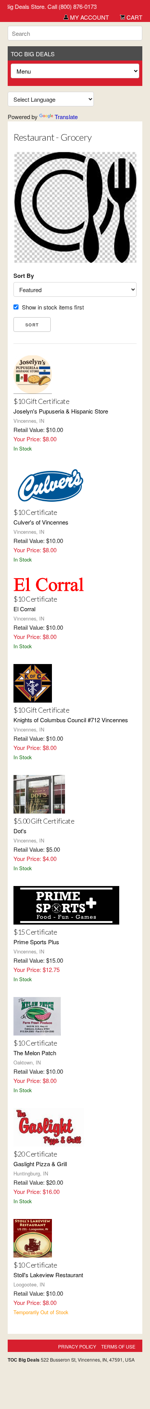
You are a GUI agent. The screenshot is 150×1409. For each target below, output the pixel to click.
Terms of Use (118, 1346)
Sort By (23, 275)
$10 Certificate (35, 512)
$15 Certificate (35, 932)
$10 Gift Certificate (41, 401)
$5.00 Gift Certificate (43, 821)
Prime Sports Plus (36, 942)
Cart (133, 17)
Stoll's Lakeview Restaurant (48, 1275)
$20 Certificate (35, 1154)
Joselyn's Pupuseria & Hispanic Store (60, 411)
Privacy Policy (77, 1346)
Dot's (20, 831)
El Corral (24, 609)
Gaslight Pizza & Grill (40, 1164)
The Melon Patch (34, 1053)
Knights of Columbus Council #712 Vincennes (70, 720)
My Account (88, 17)
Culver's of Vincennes (40, 522)
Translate (66, 117)
